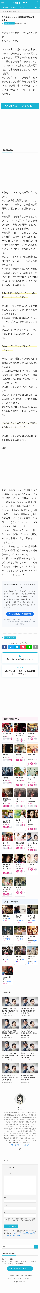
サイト (6, 1212)
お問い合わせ (28, 1275)
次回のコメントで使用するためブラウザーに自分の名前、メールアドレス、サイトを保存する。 (20, 1219)
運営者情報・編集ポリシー (15, 1275)
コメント (7, 1174)
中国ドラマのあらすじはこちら (20, 1268)
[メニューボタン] (2, 2)
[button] (4, 647)
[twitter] (20, 1149)
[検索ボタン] (37, 2)
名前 (5, 1198)
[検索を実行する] (36, 1247)
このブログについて (13, 1278)
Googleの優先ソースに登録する (20, 614)
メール (6, 1205)
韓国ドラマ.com (20, 3)
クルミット (20, 1107)
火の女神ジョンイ (9, 23)
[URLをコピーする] (35, 647)
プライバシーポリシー (26, 1278)
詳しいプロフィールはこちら (20, 1145)
